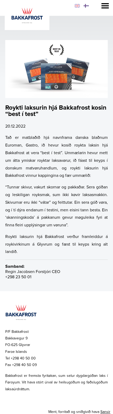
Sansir (105, 412)
